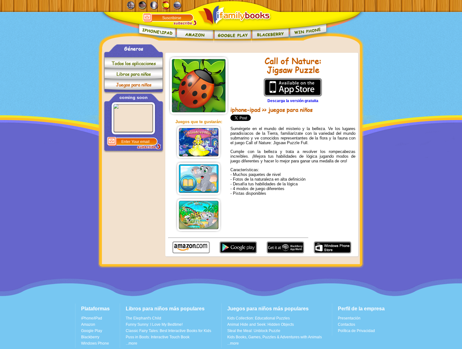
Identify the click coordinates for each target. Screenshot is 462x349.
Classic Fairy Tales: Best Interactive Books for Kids (168, 331)
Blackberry (90, 337)
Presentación (349, 318)
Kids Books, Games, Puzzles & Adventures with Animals (274, 337)
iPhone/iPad (91, 318)
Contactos (346, 324)
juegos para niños (290, 109)
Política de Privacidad (356, 331)
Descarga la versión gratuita (292, 101)
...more (131, 343)
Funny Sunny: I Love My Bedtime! (154, 324)
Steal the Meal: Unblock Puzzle (253, 331)
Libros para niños (134, 74)
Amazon (88, 324)
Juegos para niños (133, 85)
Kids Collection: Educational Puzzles (258, 318)
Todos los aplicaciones (134, 63)
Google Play (91, 331)
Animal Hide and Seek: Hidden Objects (260, 324)
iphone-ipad (245, 109)
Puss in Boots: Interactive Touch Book (158, 337)
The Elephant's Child (143, 318)
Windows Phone (95, 343)
